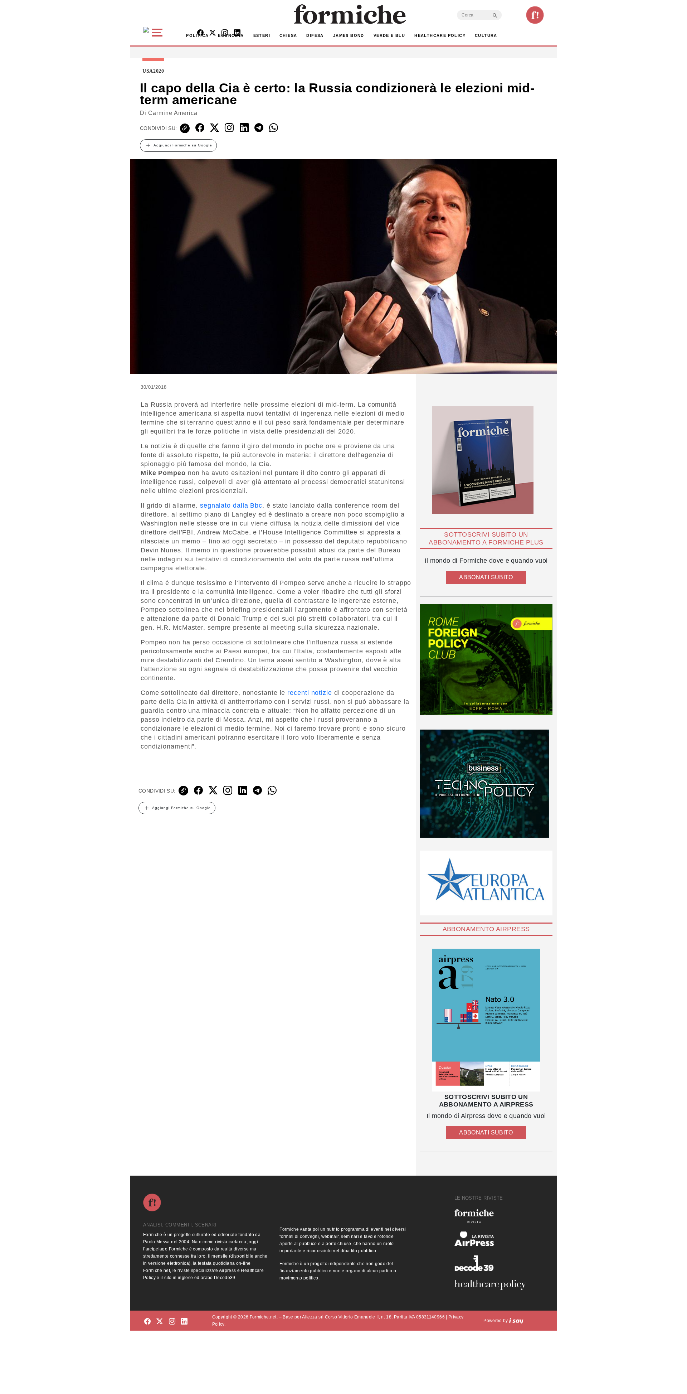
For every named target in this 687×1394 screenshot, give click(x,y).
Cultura (486, 35)
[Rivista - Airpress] (493, 1238)
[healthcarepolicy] (493, 1285)
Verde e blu (389, 35)
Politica (197, 35)
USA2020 (153, 71)
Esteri (261, 35)
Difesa (314, 35)
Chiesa (288, 35)
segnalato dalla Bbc (231, 505)
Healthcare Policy (440, 35)
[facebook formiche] (147, 1322)
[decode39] (493, 1263)
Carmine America (173, 113)
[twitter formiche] (160, 1322)
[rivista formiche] (486, 1020)
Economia (231, 35)
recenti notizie (309, 692)
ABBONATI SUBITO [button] (486, 577)
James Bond (348, 35)
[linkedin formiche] (184, 1322)
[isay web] (516, 1320)
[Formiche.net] (535, 15)
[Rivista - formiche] (493, 1216)
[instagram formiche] (172, 1322)
